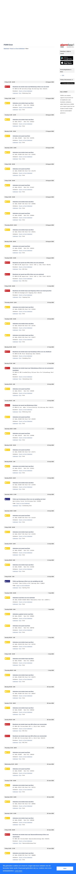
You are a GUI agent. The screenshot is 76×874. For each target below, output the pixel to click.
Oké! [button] (64, 868)
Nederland (6, 48)
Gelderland (15, 93)
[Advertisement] (29, 65)
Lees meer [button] (18, 871)
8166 (63, 75)
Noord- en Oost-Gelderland (17, 48)
